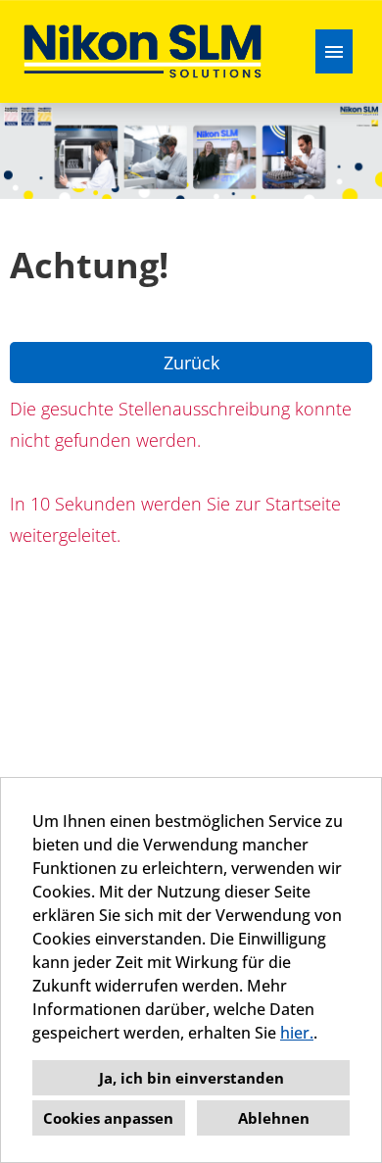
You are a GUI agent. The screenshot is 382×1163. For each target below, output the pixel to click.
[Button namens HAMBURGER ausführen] (334, 51)
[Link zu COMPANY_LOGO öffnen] (142, 51)
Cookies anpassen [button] (108, 1118)
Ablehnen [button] (274, 1118)
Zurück (191, 362)
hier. (296, 1032)
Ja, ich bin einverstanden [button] (191, 1078)
